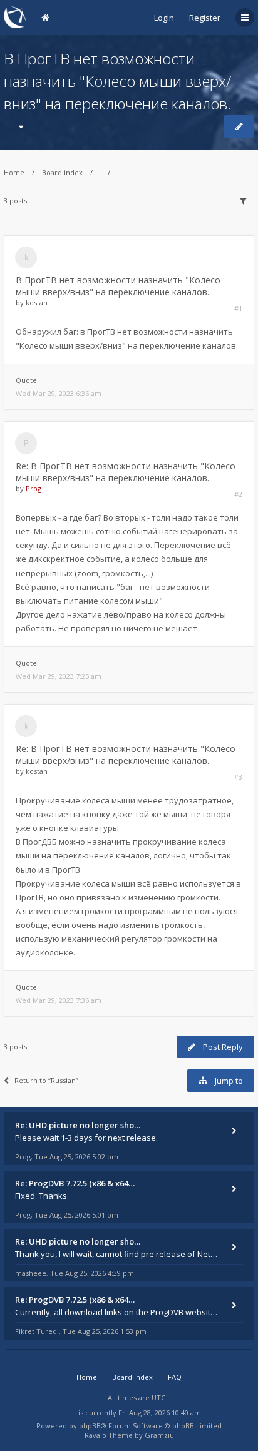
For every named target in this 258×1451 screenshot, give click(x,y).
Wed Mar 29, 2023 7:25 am (58, 676)
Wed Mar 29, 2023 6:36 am (58, 393)
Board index (62, 172)
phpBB (90, 1425)
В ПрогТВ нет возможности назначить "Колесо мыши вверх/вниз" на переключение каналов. (117, 81)
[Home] (15, 17)
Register (204, 17)
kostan (37, 302)
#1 (238, 308)
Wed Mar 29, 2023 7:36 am (58, 1000)
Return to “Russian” (46, 1080)
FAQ (175, 1377)
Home (14, 172)
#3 (238, 777)
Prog (33, 488)
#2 (238, 494)
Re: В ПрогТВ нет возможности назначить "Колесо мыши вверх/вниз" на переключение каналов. (125, 472)
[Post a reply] (239, 126)
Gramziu (159, 1435)
